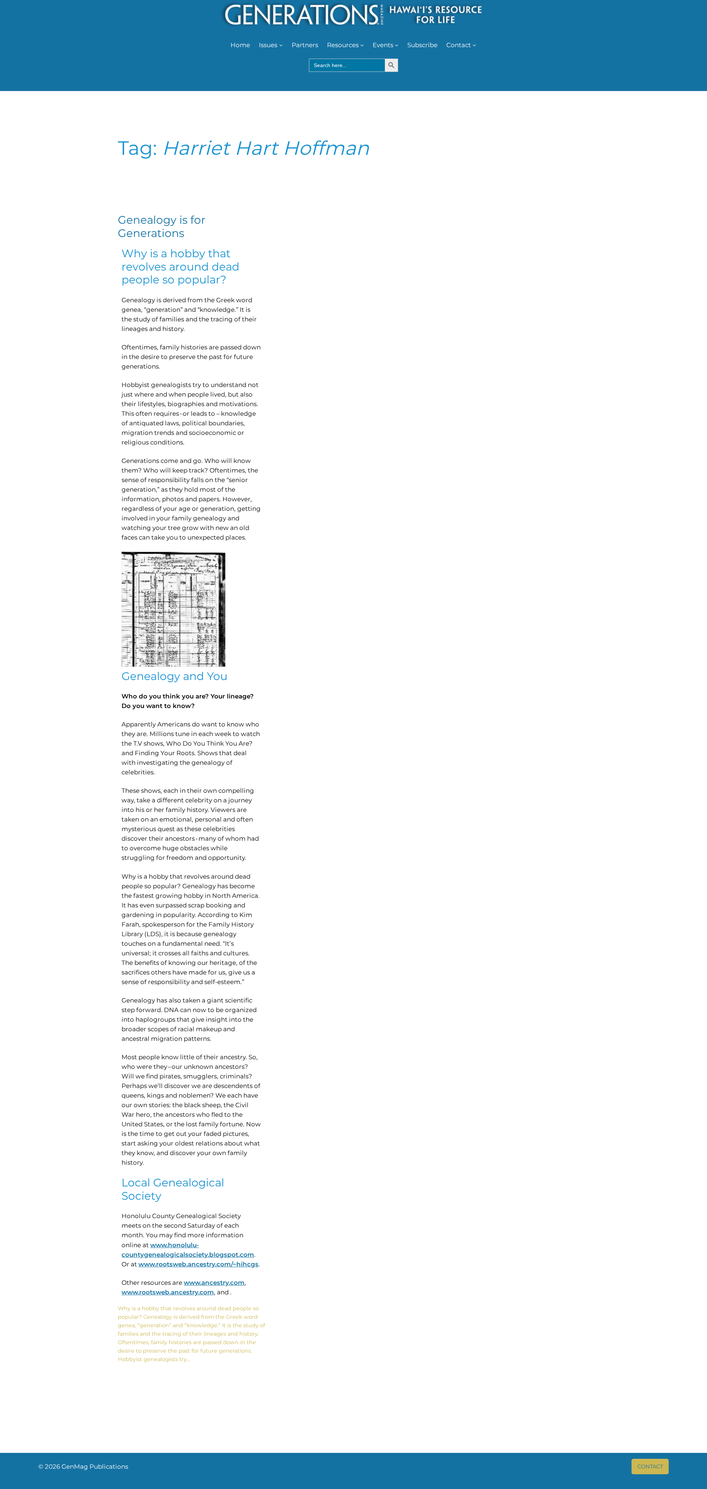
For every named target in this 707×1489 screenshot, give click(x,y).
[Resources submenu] (362, 45)
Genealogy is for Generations (161, 226)
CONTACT (650, 1466)
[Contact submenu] (474, 45)
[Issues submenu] (281, 45)
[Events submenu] (396, 45)
